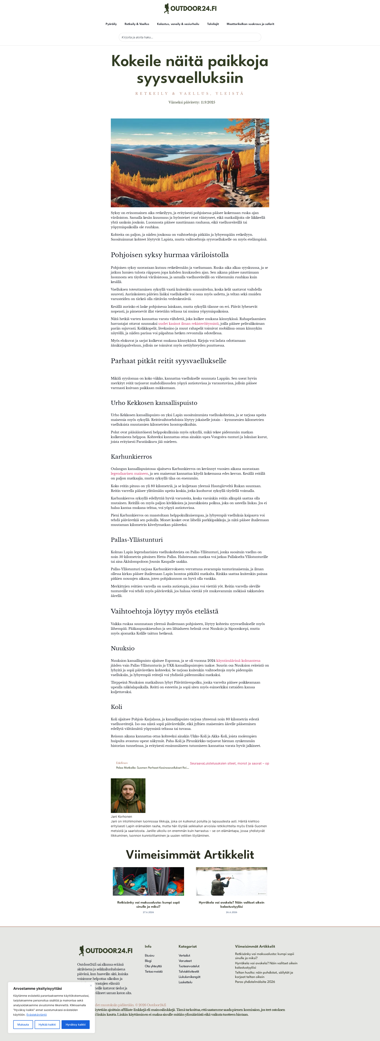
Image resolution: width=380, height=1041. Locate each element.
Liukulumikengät (189, 977)
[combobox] (190, 37)
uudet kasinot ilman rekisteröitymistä (188, 324)
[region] (51, 1007)
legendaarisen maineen (129, 474)
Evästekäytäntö (37, 1014)
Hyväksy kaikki (76, 1024)
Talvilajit (213, 24)
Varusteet (185, 961)
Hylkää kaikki (47, 1024)
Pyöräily (111, 24)
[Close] (90, 985)
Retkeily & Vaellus (137, 24)
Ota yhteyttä (153, 966)
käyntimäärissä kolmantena (238, 661)
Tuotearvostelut (189, 966)
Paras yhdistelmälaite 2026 (255, 982)
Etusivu (149, 955)
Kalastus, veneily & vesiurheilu (178, 24)
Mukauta (23, 1024)
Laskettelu (185, 982)
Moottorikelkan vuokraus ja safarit (250, 24)
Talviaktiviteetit (189, 971)
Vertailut (184, 955)
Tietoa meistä (154, 971)
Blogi (148, 961)
